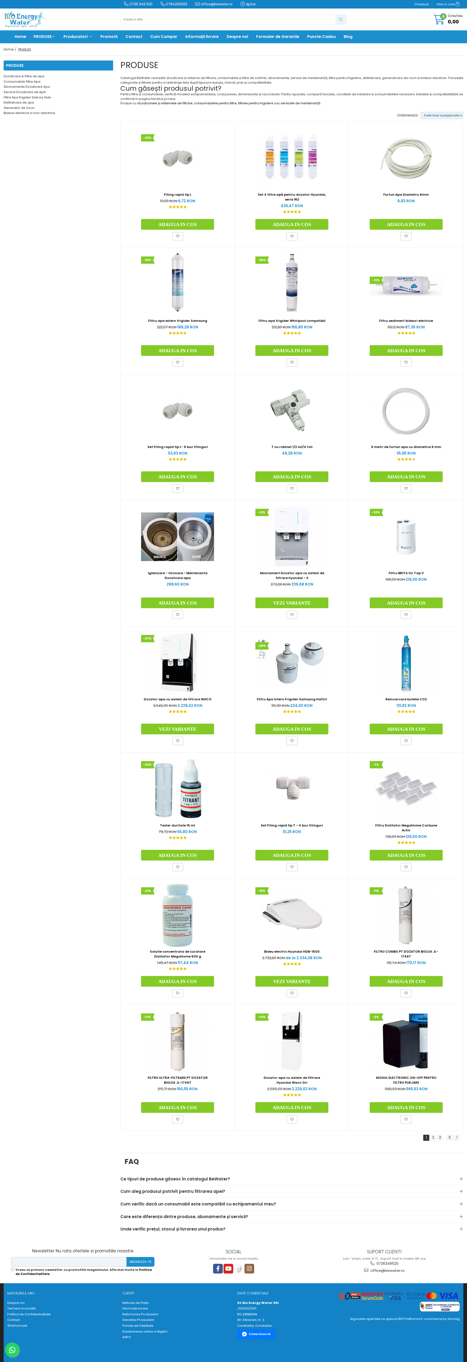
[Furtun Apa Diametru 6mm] (406, 158)
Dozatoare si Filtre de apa (24, 76)
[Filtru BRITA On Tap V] (406, 536)
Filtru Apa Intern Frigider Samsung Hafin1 (292, 699)
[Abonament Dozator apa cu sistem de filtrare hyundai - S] (291, 536)
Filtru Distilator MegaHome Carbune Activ (406, 828)
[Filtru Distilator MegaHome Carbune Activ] (406, 789)
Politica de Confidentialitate (29, 1314)
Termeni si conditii (21, 1308)
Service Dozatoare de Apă (25, 92)
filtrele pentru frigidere (255, 103)
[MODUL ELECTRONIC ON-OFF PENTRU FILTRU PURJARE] (406, 1041)
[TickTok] (239, 1269)
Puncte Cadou (321, 36)
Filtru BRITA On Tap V (406, 573)
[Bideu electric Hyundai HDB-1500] (291, 915)
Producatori (76, 36)
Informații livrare (202, 36)
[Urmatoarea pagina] (456, 1138)
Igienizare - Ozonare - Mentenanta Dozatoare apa (177, 575)
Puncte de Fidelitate (137, 1326)
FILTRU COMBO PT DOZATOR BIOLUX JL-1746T (406, 954)
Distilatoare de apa (19, 102)
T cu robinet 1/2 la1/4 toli (292, 447)
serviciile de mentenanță (300, 103)
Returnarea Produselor (140, 1314)
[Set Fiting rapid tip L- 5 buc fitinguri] (177, 410)
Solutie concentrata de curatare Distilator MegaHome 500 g (177, 954)
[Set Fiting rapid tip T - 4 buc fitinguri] (291, 789)
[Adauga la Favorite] (177, 236)
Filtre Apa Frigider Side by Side (27, 97)
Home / (11, 49)
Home (20, 36)
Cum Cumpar (163, 36)
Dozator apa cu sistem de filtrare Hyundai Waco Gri (292, 1080)
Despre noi (237, 36)
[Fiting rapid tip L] (177, 158)
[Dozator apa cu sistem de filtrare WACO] (177, 662)
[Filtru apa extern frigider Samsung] (177, 284)
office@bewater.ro (216, 4)
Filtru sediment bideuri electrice (406, 320)
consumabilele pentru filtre (215, 103)
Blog (348, 36)
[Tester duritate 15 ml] (177, 789)
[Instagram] (249, 1269)
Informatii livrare (135, 1308)
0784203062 (176, 4)
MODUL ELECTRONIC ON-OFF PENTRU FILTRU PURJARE (406, 1080)
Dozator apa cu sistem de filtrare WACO (178, 699)
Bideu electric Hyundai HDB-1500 (292, 951)
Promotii (108, 36)
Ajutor (250, 4)
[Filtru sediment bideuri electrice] (406, 284)
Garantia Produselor (138, 1320)
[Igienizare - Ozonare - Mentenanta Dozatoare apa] (177, 536)
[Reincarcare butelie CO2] (406, 662)
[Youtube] (228, 1269)
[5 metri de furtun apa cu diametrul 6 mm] (406, 410)
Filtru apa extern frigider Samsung (177, 320)
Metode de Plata (135, 1303)
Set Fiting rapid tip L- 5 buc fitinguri (177, 447)
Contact (134, 36)
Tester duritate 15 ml (177, 825)
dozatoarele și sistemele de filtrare (165, 103)
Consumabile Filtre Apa (22, 81)
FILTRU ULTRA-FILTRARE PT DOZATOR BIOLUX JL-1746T (178, 1080)
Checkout (421, 4)
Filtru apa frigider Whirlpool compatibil (292, 320)
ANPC (126, 1337)
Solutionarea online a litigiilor (145, 1331)
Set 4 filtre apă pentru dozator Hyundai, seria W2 (292, 197)
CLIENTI (128, 1293)
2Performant (17, 1326)
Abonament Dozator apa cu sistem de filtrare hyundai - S (292, 575)
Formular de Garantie (277, 36)
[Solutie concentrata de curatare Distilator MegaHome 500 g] (177, 915)
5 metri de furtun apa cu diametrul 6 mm (406, 447)
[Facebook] (218, 1269)
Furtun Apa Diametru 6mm (406, 194)
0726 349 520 (140, 4)
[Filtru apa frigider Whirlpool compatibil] (291, 284)
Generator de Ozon (19, 107)
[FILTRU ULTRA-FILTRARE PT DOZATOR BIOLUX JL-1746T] (177, 1041)
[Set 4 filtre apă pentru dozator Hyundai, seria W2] (291, 158)
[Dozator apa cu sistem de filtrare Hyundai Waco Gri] (291, 1041)
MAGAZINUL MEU (21, 1293)
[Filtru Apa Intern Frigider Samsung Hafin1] (291, 663)
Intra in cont (446, 4)
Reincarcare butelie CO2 (406, 699)
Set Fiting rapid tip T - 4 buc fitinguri (292, 825)
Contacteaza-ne (260, 1334)
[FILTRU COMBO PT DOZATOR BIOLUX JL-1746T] (406, 915)
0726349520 (387, 1263)
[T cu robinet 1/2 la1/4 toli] (291, 410)
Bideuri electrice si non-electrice (29, 113)
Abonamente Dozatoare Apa (27, 86)
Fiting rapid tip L (177, 194)
